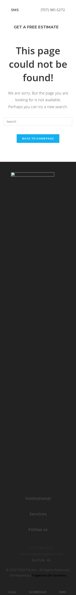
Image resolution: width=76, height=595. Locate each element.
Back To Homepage (38, 138)
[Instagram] (43, 540)
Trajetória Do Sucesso (49, 575)
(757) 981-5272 (53, 10)
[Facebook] (33, 540)
